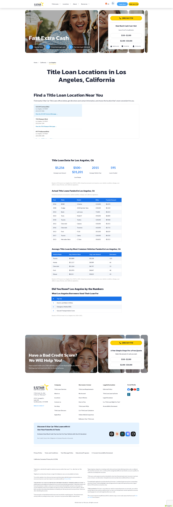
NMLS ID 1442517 (39, 406)
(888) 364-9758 (133, 4)
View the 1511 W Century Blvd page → (47, 114)
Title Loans (55, 4)
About (75, 4)
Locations (66, 4)
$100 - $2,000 (126, 35)
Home (35, 62)
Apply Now (122, 4)
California (43, 62)
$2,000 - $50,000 (126, 41)
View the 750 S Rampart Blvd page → (46, 126)
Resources (84, 4)
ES (108, 4)
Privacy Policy (67, 479)
